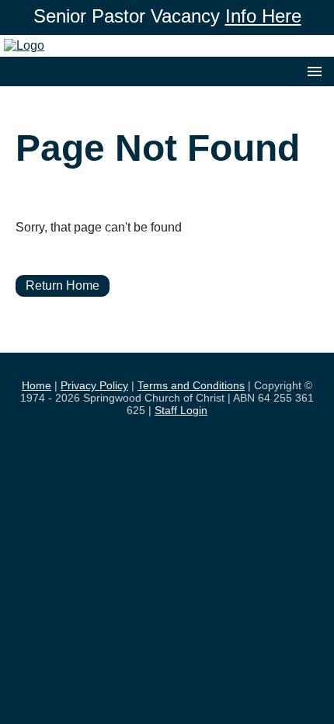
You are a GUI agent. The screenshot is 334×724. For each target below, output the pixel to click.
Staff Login (181, 410)
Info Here (263, 15)
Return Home (62, 285)
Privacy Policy (94, 385)
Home (36, 385)
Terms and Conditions (191, 385)
